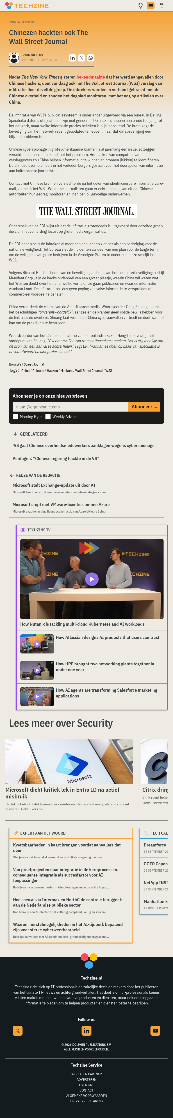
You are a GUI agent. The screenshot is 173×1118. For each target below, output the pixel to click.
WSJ (108, 370)
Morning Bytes (31, 416)
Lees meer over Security (61, 722)
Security (28, 22)
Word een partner (86, 1074)
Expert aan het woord (43, 833)
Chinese (38, 370)
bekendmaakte (91, 77)
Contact (86, 1090)
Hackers (67, 370)
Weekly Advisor (65, 416)
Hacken (52, 370)
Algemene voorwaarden (86, 1095)
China (25, 370)
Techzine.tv (39, 530)
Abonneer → (145, 406)
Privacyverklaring (86, 1101)
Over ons (86, 1085)
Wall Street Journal (30, 364)
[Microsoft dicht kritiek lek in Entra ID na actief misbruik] (68, 761)
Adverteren (86, 1079)
